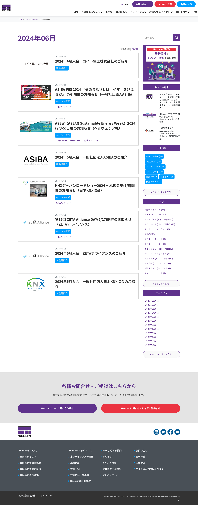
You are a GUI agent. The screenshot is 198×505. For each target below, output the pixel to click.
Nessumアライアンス (80, 450)
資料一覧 (140, 456)
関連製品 (120, 11)
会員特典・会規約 (79, 474)
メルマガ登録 (165, 4)
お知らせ (107, 456)
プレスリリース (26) (155, 166)
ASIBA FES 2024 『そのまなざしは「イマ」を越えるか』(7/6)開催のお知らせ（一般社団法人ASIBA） (95, 92)
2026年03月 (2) (152, 316)
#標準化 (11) (169, 224)
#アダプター (61, 140)
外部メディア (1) (153, 181)
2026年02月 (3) (152, 320)
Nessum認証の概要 (80, 481)
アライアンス (137, 11)
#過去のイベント (63, 106)
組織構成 (75, 462)
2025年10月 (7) (152, 336)
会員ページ (186, 4)
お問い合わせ (143, 4)
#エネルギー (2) (162, 253)
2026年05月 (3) (152, 308)
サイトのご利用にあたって (150, 468)
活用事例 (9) (151, 176)
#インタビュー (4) (153, 248)
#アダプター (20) (153, 219)
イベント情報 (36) (154, 156)
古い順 (135, 49)
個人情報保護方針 (27, 495)
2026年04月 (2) (152, 312)
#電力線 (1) (150, 263)
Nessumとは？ (28, 456)
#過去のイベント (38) (155, 209)
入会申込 (140, 462)
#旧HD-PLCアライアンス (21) (158, 214)
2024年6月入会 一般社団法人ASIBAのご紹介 (91, 157)
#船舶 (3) (169, 248)
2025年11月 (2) (152, 332)
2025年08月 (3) (152, 344)
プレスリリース (110, 474)
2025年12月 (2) (152, 328)
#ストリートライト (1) (155, 273)
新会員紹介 (62, 68)
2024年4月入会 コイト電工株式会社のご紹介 (91, 61)
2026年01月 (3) (152, 324)
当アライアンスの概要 (81, 456)
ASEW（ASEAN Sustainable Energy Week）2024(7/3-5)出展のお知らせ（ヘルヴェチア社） (95, 126)
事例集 (108, 11)
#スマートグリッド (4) (155, 238)
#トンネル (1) (164, 263)
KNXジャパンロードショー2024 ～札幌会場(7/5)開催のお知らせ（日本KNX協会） (95, 188)
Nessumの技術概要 (30, 462)
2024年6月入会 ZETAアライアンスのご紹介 (90, 253)
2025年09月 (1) (152, 340)
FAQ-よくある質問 (112, 450)
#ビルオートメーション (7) (157, 229)
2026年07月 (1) (152, 304)
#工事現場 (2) (151, 258)
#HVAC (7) (150, 234)
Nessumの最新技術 (30, 468)
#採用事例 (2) (166, 258)
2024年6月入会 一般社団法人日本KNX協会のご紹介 (95, 284)
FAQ (194, 11)
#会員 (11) (168, 219)
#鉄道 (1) (166, 268)
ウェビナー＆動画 (111, 468)
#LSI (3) (148, 253)
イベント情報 (63, 101)
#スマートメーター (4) (155, 243)
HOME (75, 11)
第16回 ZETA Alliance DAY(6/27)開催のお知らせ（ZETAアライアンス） (93, 222)
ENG (127, 4)
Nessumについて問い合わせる (57, 408)
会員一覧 (75, 468)
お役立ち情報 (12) (154, 171)
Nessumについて (91, 11)
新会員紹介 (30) (153, 161)
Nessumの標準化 (29, 474)
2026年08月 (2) (152, 300)
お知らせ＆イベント (159, 11)
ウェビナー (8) (167, 176)
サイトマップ (48, 495)
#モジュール (75, 140)
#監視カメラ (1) (152, 268)
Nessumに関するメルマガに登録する (140, 408)
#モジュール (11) (153, 224)
